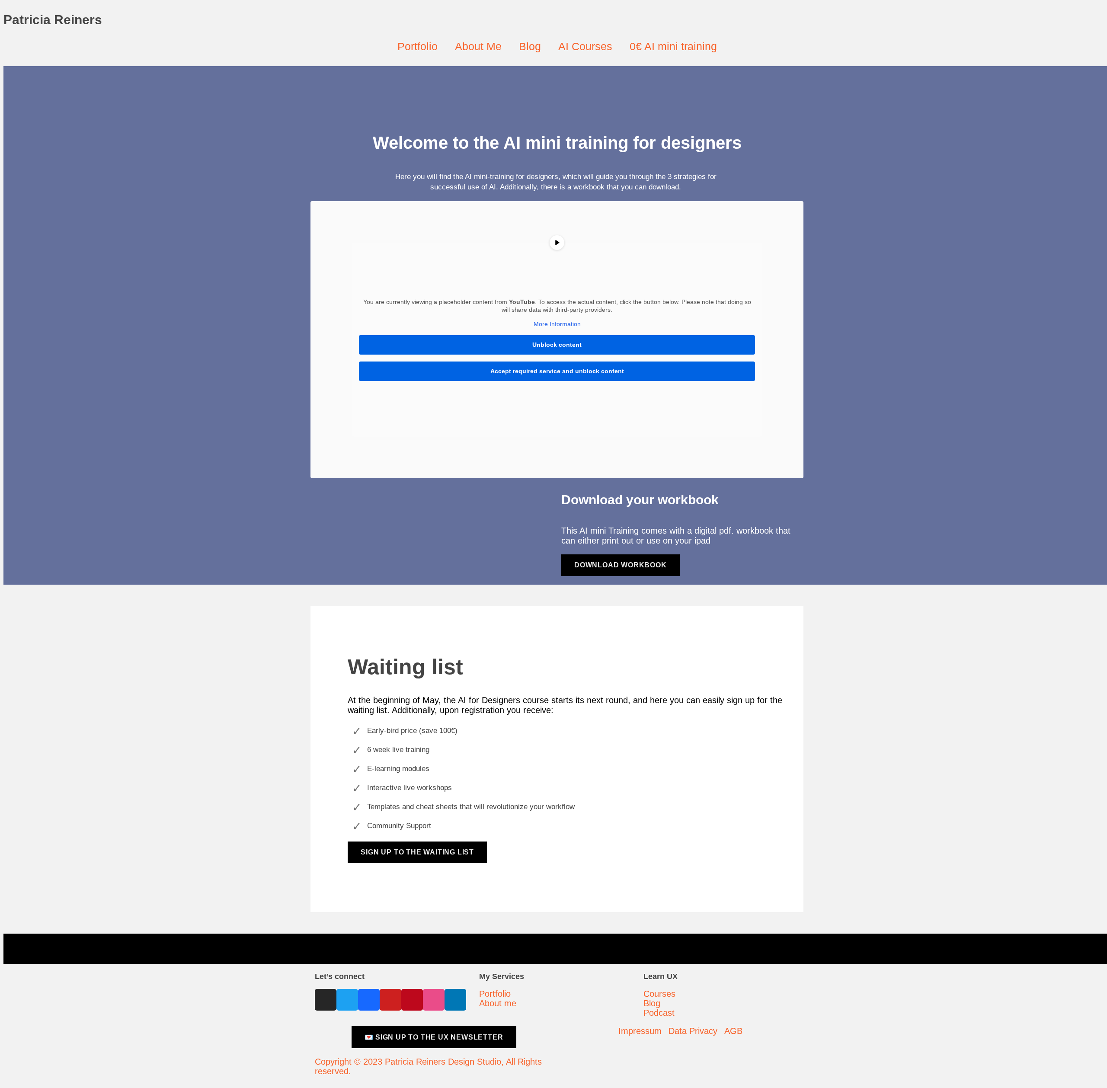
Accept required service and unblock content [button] (557, 371)
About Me (478, 46)
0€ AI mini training (673, 46)
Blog (530, 46)
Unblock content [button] (557, 344)
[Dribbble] (434, 1000)
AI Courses (585, 46)
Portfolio (417, 46)
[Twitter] (347, 1000)
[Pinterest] (412, 1000)
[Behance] (369, 1000)
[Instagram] (325, 1000)
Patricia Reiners (52, 20)
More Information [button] (557, 323)
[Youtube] (390, 1000)
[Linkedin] (455, 1000)
